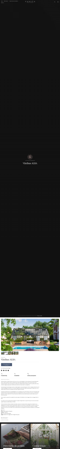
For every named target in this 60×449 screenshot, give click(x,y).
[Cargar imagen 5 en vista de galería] (17, 353)
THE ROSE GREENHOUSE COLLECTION (29, 315)
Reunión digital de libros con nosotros (6, 364)
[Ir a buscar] (55, 2)
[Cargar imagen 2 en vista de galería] (6, 353)
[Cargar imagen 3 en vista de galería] (10, 353)
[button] (55, 2)
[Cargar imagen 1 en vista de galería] (2, 353)
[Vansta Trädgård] (30, 2)
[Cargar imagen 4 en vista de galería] (13, 353)
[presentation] (30, 335)
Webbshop (19, 315)
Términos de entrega (6, 368)
